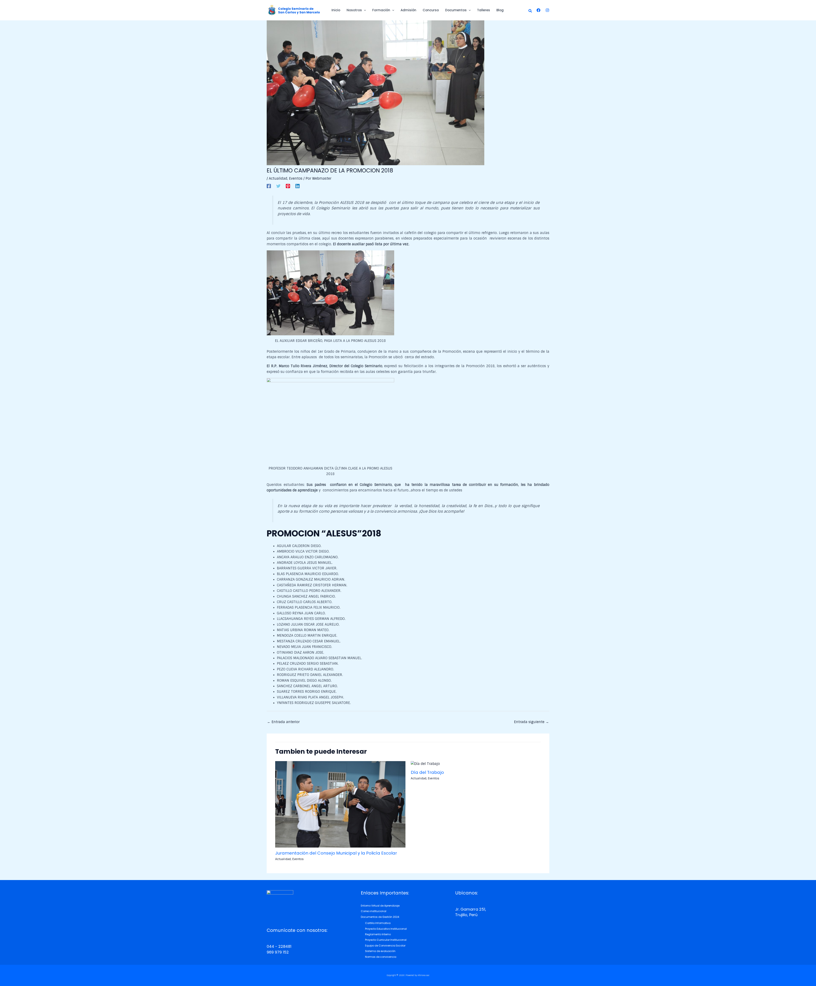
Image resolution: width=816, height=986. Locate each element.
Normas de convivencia (380, 957)
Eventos (295, 178)
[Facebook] (538, 10)
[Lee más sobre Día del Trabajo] (425, 764)
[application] (364, 10)
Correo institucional (373, 911)
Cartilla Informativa (378, 923)
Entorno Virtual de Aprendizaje (380, 905)
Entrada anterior (283, 722)
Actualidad (278, 178)
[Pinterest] (288, 185)
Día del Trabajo (427, 772)
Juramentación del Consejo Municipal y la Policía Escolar (336, 853)
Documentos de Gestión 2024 (380, 917)
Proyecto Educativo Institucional (386, 929)
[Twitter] (278, 185)
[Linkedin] (297, 185)
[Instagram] (547, 10)
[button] (530, 11)
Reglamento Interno (378, 934)
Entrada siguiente (531, 722)
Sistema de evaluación (380, 951)
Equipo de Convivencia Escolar (385, 945)
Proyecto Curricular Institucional (386, 940)
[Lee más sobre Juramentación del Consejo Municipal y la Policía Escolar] (340, 804)
